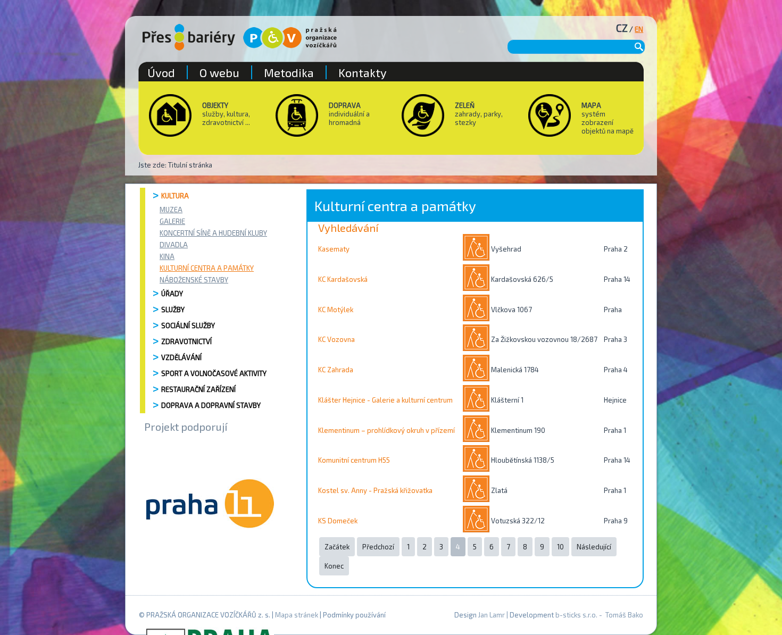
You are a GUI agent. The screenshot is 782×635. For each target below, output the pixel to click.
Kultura (175, 195)
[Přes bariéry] (189, 37)
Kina (167, 256)
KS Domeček (337, 520)
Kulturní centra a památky (207, 268)
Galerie (172, 221)
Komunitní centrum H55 (354, 460)
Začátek (337, 546)
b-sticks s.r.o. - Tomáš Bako (599, 615)
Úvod (161, 72)
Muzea (171, 209)
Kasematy (334, 249)
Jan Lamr (491, 615)
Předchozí (378, 546)
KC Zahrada (335, 369)
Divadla (174, 244)
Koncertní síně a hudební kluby (213, 233)
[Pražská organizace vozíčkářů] (290, 37)
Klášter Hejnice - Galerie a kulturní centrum (385, 400)
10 (560, 546)
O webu (219, 72)
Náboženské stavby (194, 279)
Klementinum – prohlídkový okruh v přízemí (386, 430)
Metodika (289, 72)
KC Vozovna (336, 339)
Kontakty (362, 72)
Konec (334, 566)
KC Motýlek (335, 309)
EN (639, 29)
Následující (594, 546)
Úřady (172, 293)
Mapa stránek (296, 615)
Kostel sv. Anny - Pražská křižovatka (375, 490)
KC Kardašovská (343, 279)
